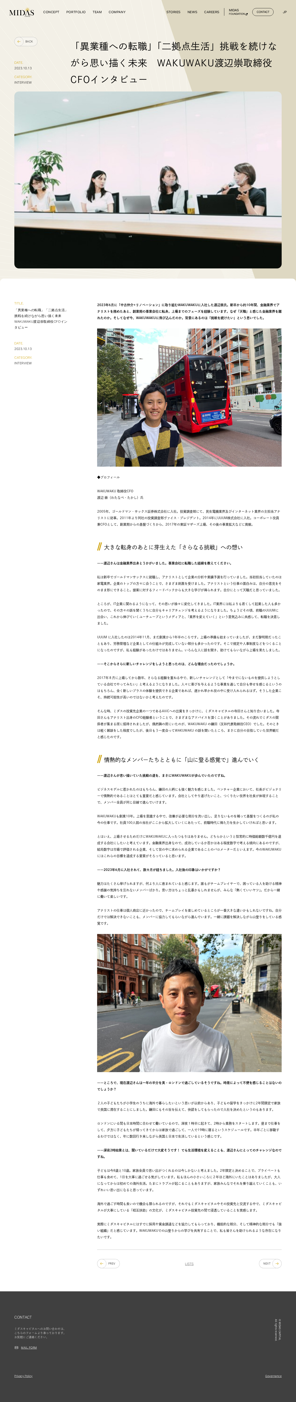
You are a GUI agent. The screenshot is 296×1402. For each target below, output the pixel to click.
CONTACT (263, 12)
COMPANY (117, 12)
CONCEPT (51, 12)
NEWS (192, 12)
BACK (29, 41)
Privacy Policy (23, 1376)
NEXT (267, 1263)
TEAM (97, 12)
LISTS (189, 1264)
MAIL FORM (29, 1347)
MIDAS (237, 11)
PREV (111, 1263)
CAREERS (211, 12)
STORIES (173, 12)
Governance (273, 1376)
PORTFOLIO (76, 12)
